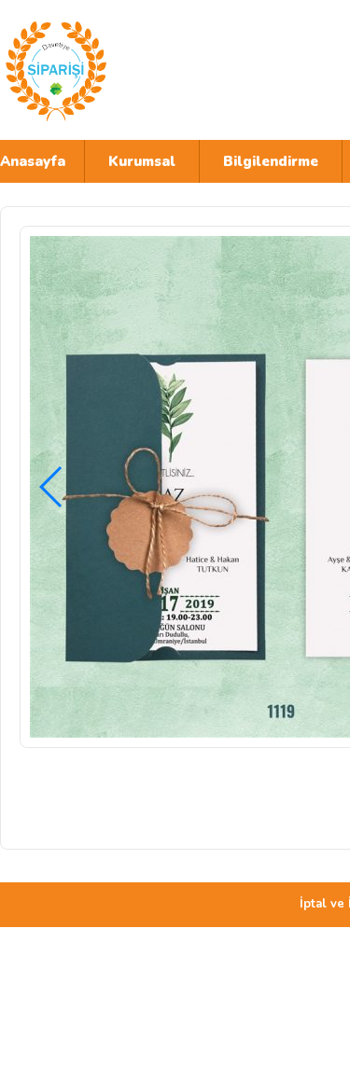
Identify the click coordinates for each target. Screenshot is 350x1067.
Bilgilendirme (270, 161)
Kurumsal (141, 161)
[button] (51, 486)
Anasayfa (32, 161)
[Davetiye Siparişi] (163, 70)
